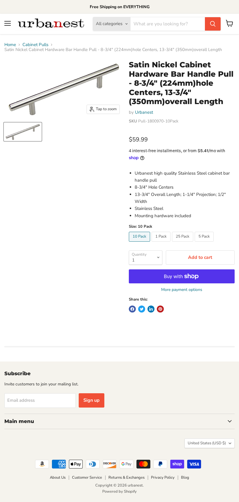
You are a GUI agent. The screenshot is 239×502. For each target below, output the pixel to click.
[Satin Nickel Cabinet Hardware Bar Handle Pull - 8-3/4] (23, 131)
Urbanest (144, 112)
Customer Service (87, 477)
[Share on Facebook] (132, 309)
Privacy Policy (163, 477)
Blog (185, 477)
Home (10, 44)
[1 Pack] (162, 243)
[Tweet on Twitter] (141, 309)
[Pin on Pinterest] (160, 309)
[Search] (213, 24)
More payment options (181, 289)
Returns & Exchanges (126, 477)
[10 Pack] (140, 243)
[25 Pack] (183, 243)
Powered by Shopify (119, 491)
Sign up (91, 400)
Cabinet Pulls (35, 44)
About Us (58, 477)
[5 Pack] (205, 243)
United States (207, 443)
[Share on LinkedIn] (150, 309)
